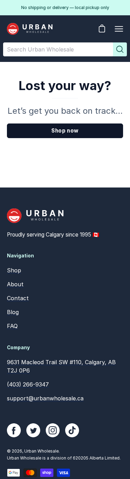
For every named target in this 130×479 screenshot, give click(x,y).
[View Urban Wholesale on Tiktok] (72, 430)
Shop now (64, 130)
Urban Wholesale (41, 451)
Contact (18, 298)
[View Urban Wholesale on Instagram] (53, 430)
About (15, 284)
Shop (14, 270)
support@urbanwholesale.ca (45, 398)
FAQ (12, 325)
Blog (13, 312)
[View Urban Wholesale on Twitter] (33, 430)
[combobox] (58, 49)
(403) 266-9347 (28, 384)
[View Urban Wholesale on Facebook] (14, 430)
